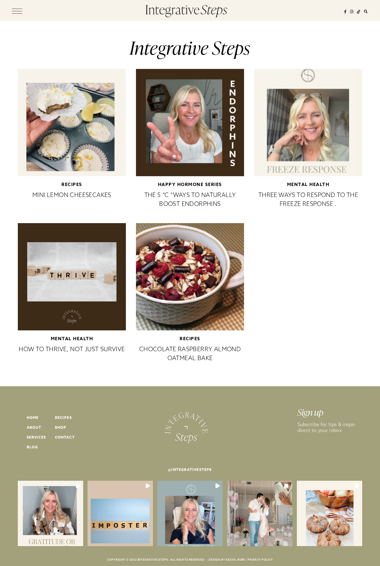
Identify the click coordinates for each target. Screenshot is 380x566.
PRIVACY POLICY (260, 559)
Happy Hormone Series (190, 184)
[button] (50, 513)
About (34, 427)
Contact (65, 437)
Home (33, 417)
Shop (60, 427)
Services (36, 437)
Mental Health (308, 184)
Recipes (71, 184)
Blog (32, 447)
